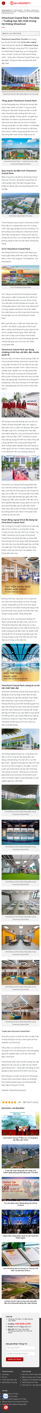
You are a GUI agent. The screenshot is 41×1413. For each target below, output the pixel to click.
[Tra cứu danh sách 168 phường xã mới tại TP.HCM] (20, 1189)
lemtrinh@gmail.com (22, 1327)
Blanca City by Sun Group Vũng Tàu (15, 1402)
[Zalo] (5, 1396)
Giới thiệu (5, 1374)
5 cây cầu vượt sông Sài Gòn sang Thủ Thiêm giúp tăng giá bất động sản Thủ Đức (20, 1172)
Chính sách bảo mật (9, 1380)
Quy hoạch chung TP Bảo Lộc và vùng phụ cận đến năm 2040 (20, 1139)
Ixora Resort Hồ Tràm (10, 1396)
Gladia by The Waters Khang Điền (14, 1404)
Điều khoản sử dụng (9, 1382)
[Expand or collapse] (37, 33)
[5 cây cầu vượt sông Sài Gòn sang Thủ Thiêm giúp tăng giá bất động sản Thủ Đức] (20, 1156)
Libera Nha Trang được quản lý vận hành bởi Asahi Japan (20, 1237)
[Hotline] (6, 1407)
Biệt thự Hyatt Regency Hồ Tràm (14, 1399)
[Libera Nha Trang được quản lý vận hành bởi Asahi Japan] (20, 1222)
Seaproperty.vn (7, 10)
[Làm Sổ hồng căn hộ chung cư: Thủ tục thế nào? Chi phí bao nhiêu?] (20, 1254)
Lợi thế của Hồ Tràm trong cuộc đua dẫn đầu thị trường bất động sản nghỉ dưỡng (20, 1302)
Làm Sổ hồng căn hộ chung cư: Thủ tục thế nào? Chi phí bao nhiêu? (20, 1269)
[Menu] (3, 3)
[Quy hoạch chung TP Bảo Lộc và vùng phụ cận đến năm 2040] (20, 1124)
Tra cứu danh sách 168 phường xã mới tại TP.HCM (20, 1204)
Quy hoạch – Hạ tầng (22, 10)
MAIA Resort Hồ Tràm (30, 1382)
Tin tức (4, 1377)
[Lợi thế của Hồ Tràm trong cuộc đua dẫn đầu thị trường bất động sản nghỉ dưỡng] (20, 1287)
